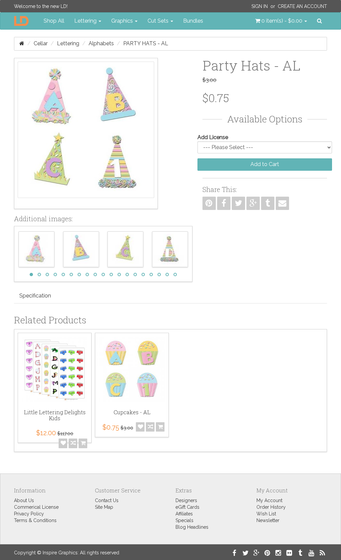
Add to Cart (264, 164)
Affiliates (184, 513)
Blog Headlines (191, 527)
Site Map (104, 507)
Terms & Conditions (35, 520)
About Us (24, 500)
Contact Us (107, 500)
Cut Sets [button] (159, 21)
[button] (281, 21)
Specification (35, 295)
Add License (212, 137)
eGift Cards (187, 507)
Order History (271, 507)
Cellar (41, 43)
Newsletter (267, 520)
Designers (186, 500)
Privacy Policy (29, 513)
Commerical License (36, 507)
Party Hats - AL (145, 43)
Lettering (68, 43)
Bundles (193, 21)
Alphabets (101, 43)
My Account (269, 500)
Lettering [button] (86, 21)
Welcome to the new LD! (41, 6)
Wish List (266, 513)
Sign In (259, 6)
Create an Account (302, 6)
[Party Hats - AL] (86, 133)
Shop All (54, 21)
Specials (184, 520)
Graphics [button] (122, 21)
